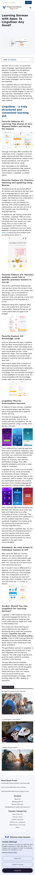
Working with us (17, 801)
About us (18, 799)
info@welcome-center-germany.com (17, 807)
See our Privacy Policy (9, 852)
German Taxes (17, 817)
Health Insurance (17, 819)
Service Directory (17, 804)
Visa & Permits (17, 814)
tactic (4, 232)
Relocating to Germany (17, 825)
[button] (30, 8)
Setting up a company (17, 822)
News (17, 827)
